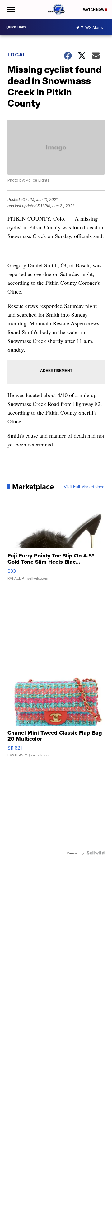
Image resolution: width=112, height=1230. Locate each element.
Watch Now (94, 10)
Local (16, 54)
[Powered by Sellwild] (95, 853)
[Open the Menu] (10, 9)
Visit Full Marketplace (84, 486)
